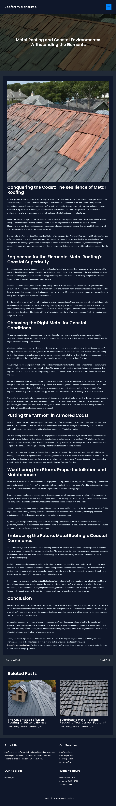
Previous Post (11, 660)
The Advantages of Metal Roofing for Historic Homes (27, 721)
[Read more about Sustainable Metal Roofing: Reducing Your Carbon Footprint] (84, 698)
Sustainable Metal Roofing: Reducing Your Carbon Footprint (83, 721)
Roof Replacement (67, 755)
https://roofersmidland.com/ (19, 645)
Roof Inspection (66, 758)
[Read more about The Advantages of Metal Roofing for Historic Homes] (32, 698)
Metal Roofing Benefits (17, 726)
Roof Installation (66, 752)
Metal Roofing (65, 762)
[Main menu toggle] (108, 7)
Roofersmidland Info (20, 7)
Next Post (106, 660)
